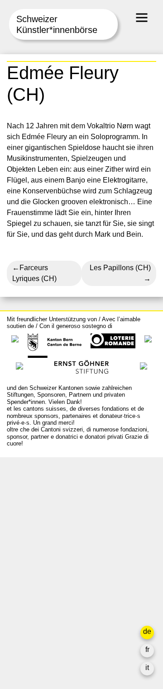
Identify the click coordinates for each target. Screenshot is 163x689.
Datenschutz (27, 615)
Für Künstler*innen (37, 583)
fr (147, 649)
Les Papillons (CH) (120, 268)
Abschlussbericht (34, 605)
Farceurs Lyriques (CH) (34, 273)
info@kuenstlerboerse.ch (47, 504)
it (147, 667)
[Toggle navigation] (141, 17)
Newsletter (24, 633)
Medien (19, 594)
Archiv (17, 572)
